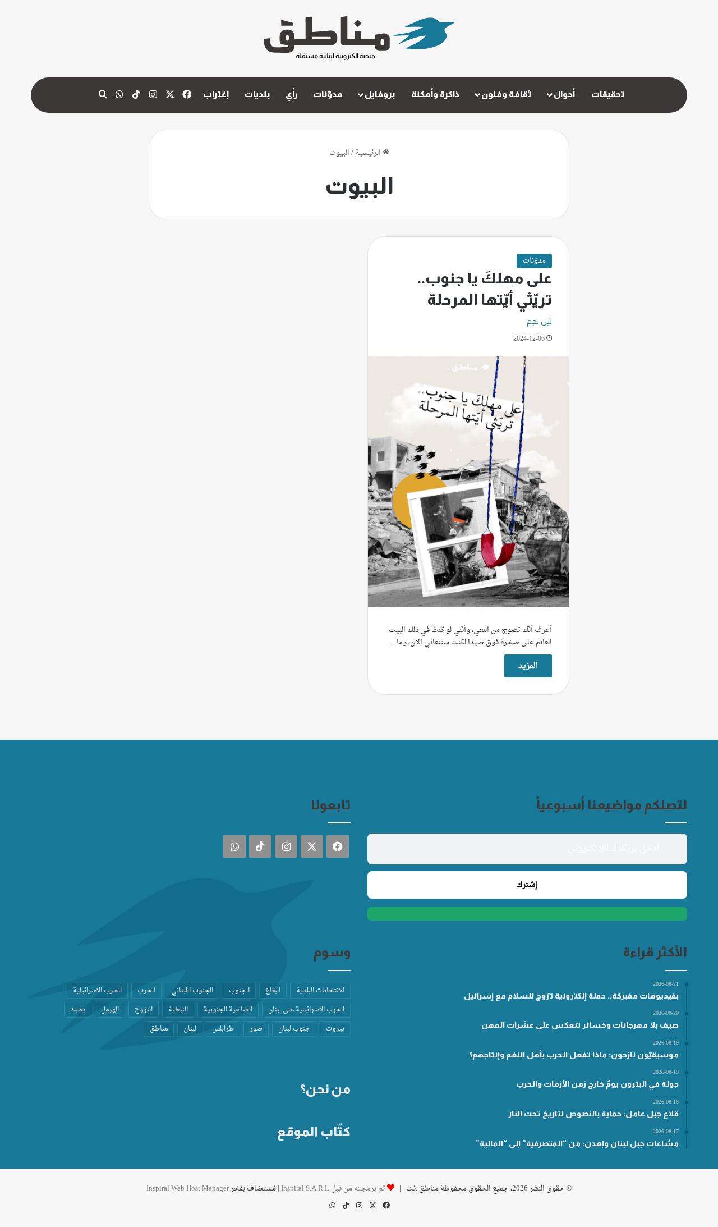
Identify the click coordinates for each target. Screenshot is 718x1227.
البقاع (272, 991)
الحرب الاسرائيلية (97, 991)
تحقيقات (607, 94)
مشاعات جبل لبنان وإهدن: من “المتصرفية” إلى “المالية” (577, 1143)
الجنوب (239, 991)
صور (256, 1029)
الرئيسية (369, 153)
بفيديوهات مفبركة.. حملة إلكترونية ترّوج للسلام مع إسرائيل (571, 995)
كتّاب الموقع (314, 1131)
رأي (291, 94)
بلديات (257, 94)
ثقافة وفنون (506, 94)
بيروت (335, 1029)
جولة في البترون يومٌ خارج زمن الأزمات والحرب (597, 1083)
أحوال (564, 94)
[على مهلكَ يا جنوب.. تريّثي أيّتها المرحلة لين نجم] (468, 481)
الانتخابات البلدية (320, 991)
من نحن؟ (325, 1089)
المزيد (528, 666)
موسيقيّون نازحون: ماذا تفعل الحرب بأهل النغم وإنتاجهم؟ (574, 1054)
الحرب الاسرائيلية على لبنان (306, 1010)
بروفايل (380, 94)
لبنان (189, 1029)
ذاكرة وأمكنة (435, 94)
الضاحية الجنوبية (228, 1010)
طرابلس (223, 1029)
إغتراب (216, 94)
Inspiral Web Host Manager (187, 1189)
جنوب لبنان (294, 1029)
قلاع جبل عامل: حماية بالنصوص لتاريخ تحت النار (593, 1113)
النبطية (178, 1010)
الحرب (146, 991)
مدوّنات (328, 94)
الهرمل (110, 1010)
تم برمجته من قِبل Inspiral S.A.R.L (333, 1189)
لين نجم (539, 321)
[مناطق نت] (359, 38)
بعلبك (77, 1010)
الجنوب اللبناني (192, 991)
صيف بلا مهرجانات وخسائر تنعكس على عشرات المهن (580, 1024)
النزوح (144, 1010)
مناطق (159, 1029)
